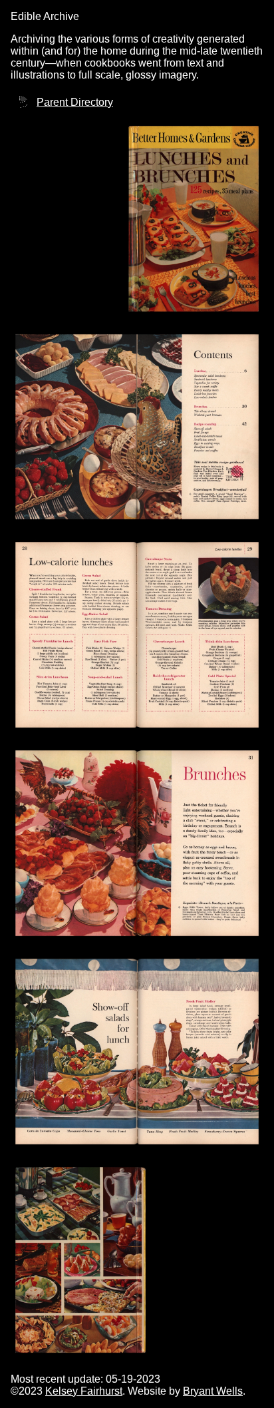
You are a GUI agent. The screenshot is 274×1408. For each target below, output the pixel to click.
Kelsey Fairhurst (83, 1391)
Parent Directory (75, 102)
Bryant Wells (213, 1391)
